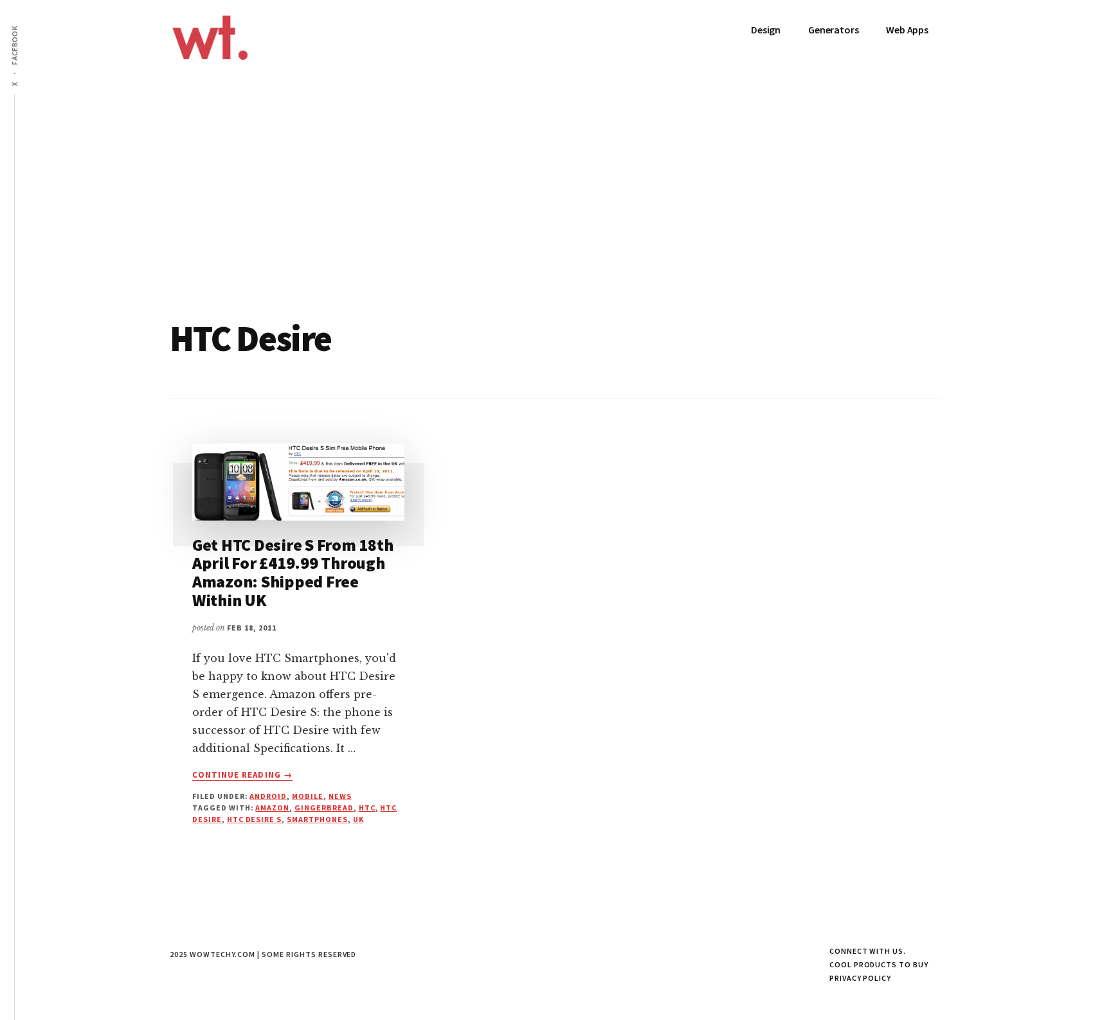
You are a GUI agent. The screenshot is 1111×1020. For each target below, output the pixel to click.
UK (358, 819)
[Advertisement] (555, 224)
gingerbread (324, 807)
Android (268, 796)
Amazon (272, 807)
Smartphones (317, 819)
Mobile (307, 796)
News (340, 796)
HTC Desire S (254, 819)
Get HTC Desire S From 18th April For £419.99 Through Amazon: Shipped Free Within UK (292, 572)
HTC (367, 807)
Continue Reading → (242, 775)
